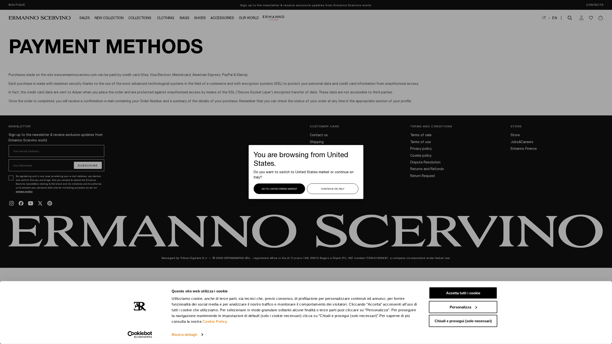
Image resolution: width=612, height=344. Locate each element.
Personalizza (460, 307)
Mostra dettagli (184, 335)
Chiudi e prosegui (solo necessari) (463, 321)
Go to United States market (279, 189)
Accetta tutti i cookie (463, 293)
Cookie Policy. (215, 321)
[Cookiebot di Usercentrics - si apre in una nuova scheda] (140, 334)
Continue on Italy (332, 189)
